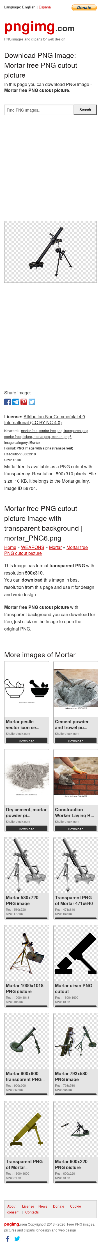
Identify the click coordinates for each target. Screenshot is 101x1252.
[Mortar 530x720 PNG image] (26, 865)
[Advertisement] (50, 170)
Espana (45, 7)
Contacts (32, 1212)
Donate (58, 1206)
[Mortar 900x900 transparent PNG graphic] (26, 1041)
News (42, 1206)
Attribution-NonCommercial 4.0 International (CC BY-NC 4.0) (44, 419)
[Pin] (23, 402)
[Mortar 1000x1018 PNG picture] (26, 953)
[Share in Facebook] (7, 402)
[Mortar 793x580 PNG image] (76, 1041)
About (11, 1206)
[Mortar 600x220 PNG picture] (76, 1129)
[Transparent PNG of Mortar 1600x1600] (26, 1129)
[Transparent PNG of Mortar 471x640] (75, 865)
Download (27, 740)
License (28, 1206)
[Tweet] (32, 402)
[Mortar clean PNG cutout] (76, 953)
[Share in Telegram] (15, 402)
